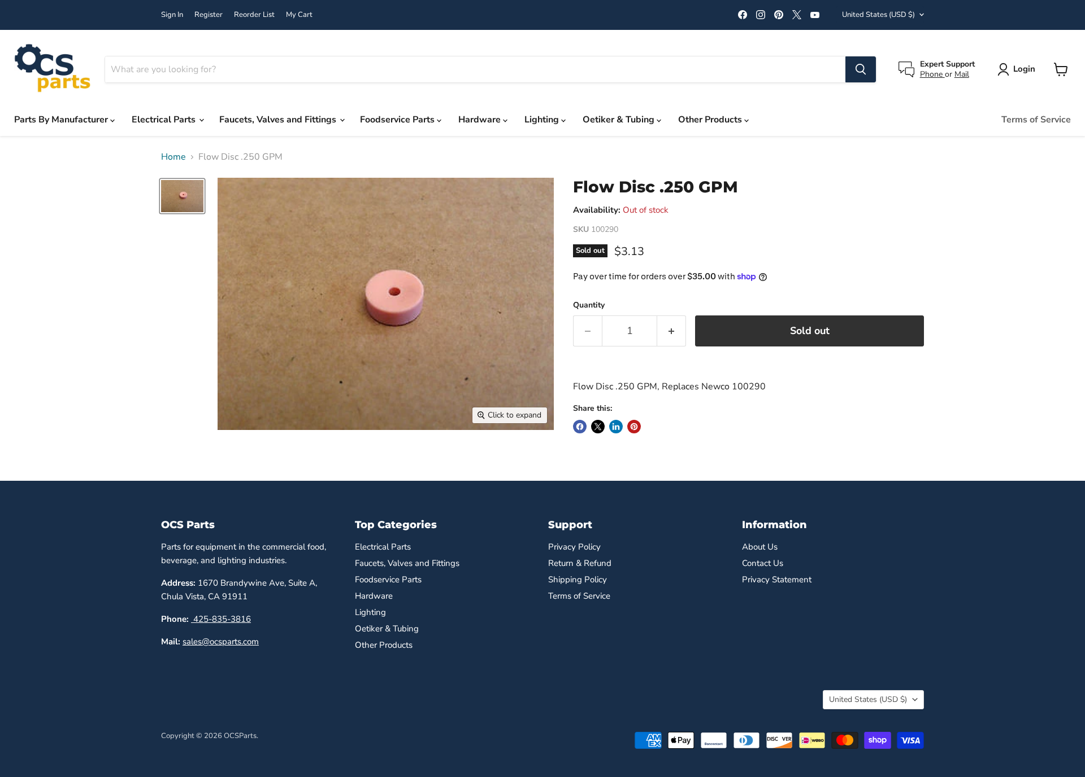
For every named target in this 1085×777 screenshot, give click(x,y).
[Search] (860, 69)
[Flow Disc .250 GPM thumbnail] (182, 196)
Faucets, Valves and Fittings (278, 119)
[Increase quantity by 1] (671, 330)
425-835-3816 (221, 619)
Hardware (480, 119)
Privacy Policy (574, 546)
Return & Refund (579, 563)
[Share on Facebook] (580, 426)
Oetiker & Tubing (620, 119)
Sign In (172, 15)
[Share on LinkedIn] (616, 426)
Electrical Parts (165, 119)
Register (208, 15)
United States (878, 15)
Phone (932, 74)
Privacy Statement (776, 579)
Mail (961, 74)
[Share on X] (598, 426)
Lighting (542, 119)
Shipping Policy (577, 579)
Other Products (711, 119)
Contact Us (762, 563)
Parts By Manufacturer (62, 119)
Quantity (589, 305)
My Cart (299, 15)
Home (173, 157)
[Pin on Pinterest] (634, 426)
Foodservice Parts (398, 119)
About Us (760, 546)
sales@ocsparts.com (221, 641)
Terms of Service (1036, 119)
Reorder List (254, 15)
